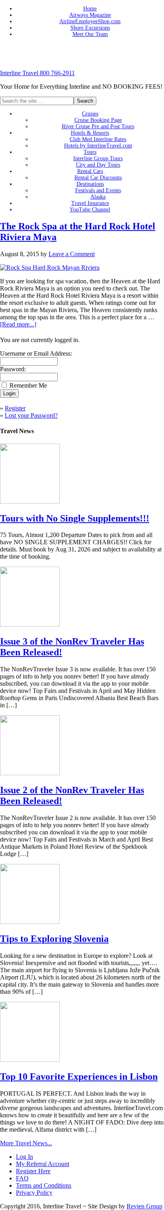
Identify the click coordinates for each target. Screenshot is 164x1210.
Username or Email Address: (36, 353)
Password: (13, 369)
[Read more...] (18, 324)
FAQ (22, 1178)
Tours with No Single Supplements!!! (74, 518)
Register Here (33, 1171)
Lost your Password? (31, 415)
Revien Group (144, 1206)
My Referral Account (42, 1163)
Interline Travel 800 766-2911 (37, 73)
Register (15, 408)
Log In (24, 1156)
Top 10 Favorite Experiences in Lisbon (79, 1076)
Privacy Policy (34, 1192)
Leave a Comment (72, 254)
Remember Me (28, 385)
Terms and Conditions (43, 1185)
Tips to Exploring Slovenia (54, 938)
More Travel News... (26, 1143)
